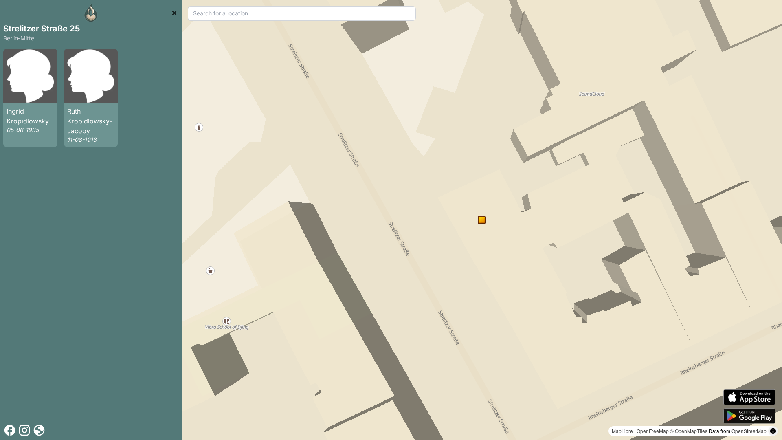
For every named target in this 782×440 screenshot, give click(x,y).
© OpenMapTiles (688, 430)
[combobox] (301, 13)
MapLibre (622, 430)
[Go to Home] (91, 13)
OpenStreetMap (749, 430)
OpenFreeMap (653, 430)
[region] (482, 220)
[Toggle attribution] (773, 431)
